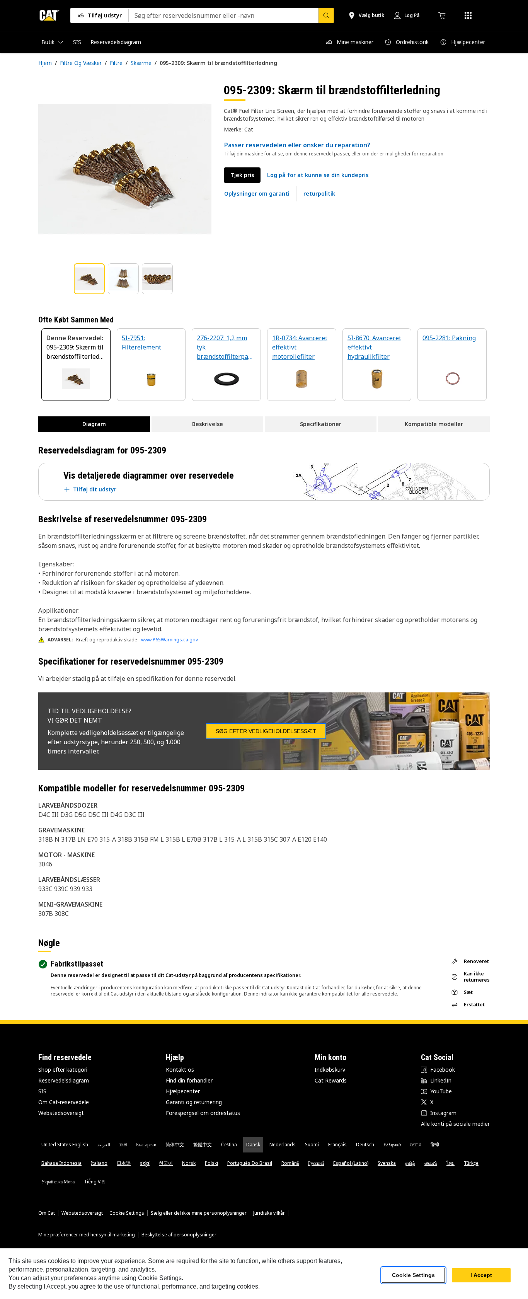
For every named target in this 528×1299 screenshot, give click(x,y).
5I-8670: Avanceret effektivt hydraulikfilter (374, 347)
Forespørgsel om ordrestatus (203, 1113)
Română (290, 1163)
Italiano (99, 1163)
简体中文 (174, 1144)
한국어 (166, 1163)
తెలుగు (430, 1163)
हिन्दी (435, 1144)
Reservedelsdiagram (63, 1080)
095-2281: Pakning (449, 338)
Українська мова (58, 1181)
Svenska (387, 1163)
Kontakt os (180, 1069)
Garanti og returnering (194, 1102)
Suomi (312, 1144)
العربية (103, 1144)
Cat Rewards (331, 1080)
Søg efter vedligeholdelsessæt (266, 731)
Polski (211, 1163)
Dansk (253, 1144)
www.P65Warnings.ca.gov (169, 639)
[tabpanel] (124, 169)
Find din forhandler (189, 1080)
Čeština (229, 1144)
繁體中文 (202, 1144)
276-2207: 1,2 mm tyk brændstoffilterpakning (226, 348)
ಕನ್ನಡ (145, 1163)
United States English (64, 1144)
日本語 (124, 1163)
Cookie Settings (126, 1213)
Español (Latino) (350, 1163)
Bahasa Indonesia (61, 1163)
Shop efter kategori (62, 1069)
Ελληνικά (392, 1144)
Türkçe (471, 1163)
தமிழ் (410, 1163)
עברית (415, 1144)
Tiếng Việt (94, 1181)
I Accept (481, 1275)
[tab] (89, 278)
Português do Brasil (249, 1163)
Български (146, 1144)
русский (316, 1163)
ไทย (450, 1163)
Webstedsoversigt (61, 1113)
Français (337, 1144)
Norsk (189, 1163)
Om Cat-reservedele (63, 1102)
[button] (318, 175)
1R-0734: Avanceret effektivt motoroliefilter (299, 347)
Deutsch (365, 1144)
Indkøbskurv (330, 1069)
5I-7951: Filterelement (141, 342)
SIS (42, 1091)
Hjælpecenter (183, 1091)
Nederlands (282, 1144)
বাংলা (123, 1144)
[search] (326, 15)
